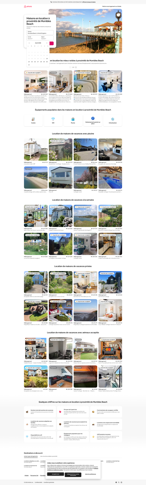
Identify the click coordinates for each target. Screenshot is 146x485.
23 (47, 58)
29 (44, 61)
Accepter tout (55, 474)
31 (29, 65)
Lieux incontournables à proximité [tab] (48, 456)
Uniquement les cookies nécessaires (73, 474)
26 (35, 61)
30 (47, 61)
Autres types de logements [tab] (31, 456)
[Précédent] (70, 67)
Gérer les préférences (90, 474)
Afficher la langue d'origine (88, 2)
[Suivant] (76, 67)
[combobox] (40, 33)
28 (41, 61)
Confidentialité (38, 482)
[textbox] (33, 39)
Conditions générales (49, 482)
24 (29, 61)
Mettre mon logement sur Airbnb (111, 6)
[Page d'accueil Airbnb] (28, 6)
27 (38, 61)
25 (32, 61)
